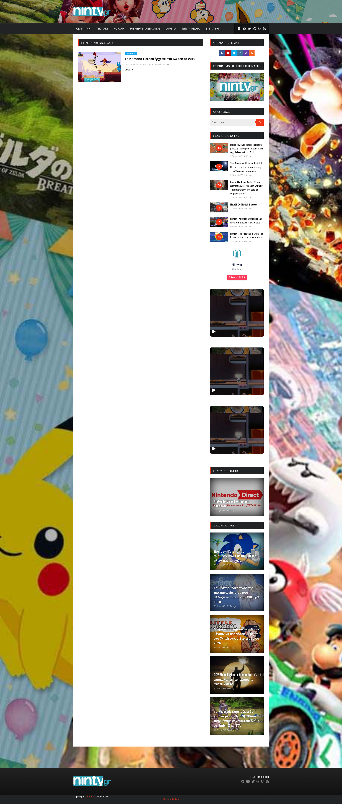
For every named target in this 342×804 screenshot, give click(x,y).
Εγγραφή (212, 28)
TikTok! (102, 28)
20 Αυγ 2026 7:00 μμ (224, 565)
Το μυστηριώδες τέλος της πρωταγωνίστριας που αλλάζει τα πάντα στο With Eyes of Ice (236, 594)
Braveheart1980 (162, 64)
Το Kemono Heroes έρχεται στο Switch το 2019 (160, 59)
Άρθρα (171, 28)
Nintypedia (191, 28)
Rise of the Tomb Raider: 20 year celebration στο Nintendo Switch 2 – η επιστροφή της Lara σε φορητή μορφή (246, 187)
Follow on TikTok (237, 277)
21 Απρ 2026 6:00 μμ (240, 241)
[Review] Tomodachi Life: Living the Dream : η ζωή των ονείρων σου (246, 235)
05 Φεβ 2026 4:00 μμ (224, 510)
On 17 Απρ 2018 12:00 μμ (138, 64)
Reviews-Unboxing (145, 28)
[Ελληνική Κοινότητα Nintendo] (92, 16)
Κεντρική (83, 28)
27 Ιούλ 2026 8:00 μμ (241, 156)
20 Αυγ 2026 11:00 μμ (225, 729)
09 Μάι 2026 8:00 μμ (240, 226)
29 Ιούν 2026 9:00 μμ (241, 174)
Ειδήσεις (131, 53)
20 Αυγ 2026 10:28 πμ (225, 606)
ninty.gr (91, 796)
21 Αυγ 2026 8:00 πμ (224, 647)
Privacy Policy (171, 799)
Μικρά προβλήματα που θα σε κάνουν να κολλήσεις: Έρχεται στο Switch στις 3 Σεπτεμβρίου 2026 (236, 636)
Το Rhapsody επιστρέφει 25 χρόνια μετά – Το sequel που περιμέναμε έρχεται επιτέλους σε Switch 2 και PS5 (236, 718)
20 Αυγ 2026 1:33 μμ (224, 688)
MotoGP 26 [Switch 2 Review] (243, 204)
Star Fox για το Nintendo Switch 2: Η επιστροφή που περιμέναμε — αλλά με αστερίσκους (246, 167)
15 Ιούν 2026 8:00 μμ (241, 197)
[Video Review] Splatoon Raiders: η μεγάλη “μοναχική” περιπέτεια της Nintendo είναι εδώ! (246, 148)
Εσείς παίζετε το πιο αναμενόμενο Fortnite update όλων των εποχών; (235, 556)
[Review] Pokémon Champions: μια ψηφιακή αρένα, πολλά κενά (246, 220)
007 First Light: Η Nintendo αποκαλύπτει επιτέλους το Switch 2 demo (233, 679)
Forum (119, 28)
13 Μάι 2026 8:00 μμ (240, 208)
